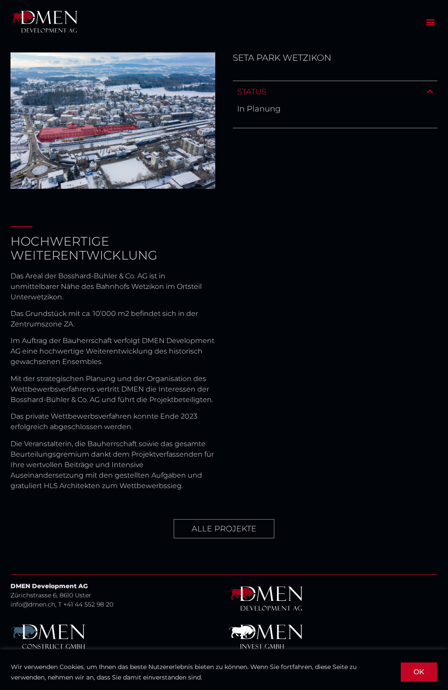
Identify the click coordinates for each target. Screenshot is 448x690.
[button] (430, 22)
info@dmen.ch (32, 604)
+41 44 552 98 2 (86, 604)
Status (251, 92)
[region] (224, 669)
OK (418, 672)
